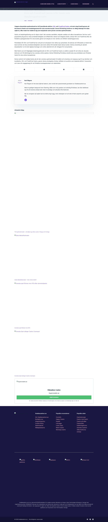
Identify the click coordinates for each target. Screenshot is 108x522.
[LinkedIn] (84, 70)
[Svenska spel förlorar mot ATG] (54, 304)
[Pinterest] (64, 70)
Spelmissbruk (39, 425)
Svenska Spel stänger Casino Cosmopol (24, 375)
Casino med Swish (82, 419)
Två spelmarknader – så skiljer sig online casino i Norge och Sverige (31, 232)
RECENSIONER (86, 4)
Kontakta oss (39, 419)
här (78, 400)
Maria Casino (60, 427)
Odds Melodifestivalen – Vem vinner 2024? (25, 279)
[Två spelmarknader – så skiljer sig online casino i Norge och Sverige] (54, 171)
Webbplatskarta (40, 427)
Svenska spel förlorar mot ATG (22, 328)
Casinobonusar (81, 417)
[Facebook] (24, 70)
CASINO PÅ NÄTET (61, 4)
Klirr (54, 26)
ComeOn (58, 417)
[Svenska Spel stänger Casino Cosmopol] (54, 352)
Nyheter (30, 20)
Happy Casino (60, 419)
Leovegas (59, 423)
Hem (25, 20)
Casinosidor (80, 423)
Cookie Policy (39, 423)
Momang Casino (61, 429)
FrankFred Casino (64, 26)
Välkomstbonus (81, 429)
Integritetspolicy (40, 421)
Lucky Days (59, 425)
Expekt (58, 421)
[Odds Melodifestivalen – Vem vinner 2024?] (54, 256)
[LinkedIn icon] (25, 100)
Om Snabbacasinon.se (41, 417)
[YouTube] (93, 519)
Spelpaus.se (45, 400)
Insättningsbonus (82, 425)
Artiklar (79, 432)
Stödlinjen (40, 400)
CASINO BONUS (74, 4)
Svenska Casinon (82, 427)
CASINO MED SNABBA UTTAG (47, 4)
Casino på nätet (81, 421)
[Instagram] (90, 519)
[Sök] (93, 4)
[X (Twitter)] (44, 70)
